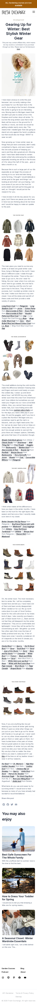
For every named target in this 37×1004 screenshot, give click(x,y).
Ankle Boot (25, 771)
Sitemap (18, 997)
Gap (24, 316)
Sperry (19, 646)
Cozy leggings (28, 526)
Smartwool (21, 442)
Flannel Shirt (21, 534)
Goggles (29, 445)
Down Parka (29, 311)
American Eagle (8, 776)
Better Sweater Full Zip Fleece (14, 522)
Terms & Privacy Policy (25, 993)
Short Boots (19, 666)
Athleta (9, 529)
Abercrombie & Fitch (14, 311)
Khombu (29, 668)
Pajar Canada (7, 666)
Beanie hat (25, 450)
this (3, 756)
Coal (22, 457)
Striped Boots (15, 668)
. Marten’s (19, 764)
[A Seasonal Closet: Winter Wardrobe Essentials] (18, 934)
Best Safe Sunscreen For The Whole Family (16, 856)
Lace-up (20, 661)
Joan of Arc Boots (11, 651)
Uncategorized (18, 20)
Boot (26, 661)
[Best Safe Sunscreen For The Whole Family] (18, 850)
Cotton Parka (30, 308)
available (18, 5)
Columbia (21, 653)
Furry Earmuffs (20, 455)
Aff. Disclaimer (8, 993)
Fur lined (5, 764)
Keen (4, 663)
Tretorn (13, 656)
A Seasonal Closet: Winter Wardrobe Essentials (17, 940)
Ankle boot (16, 781)
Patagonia (24, 306)
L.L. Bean (23, 318)
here (18, 49)
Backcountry (11, 447)
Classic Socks (7, 442)
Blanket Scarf (24, 447)
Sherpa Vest (28, 531)
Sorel (12, 648)
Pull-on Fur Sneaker (16, 774)
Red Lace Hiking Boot (21, 779)
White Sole (12, 661)
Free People (19, 445)
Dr (14, 764)
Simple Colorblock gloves (12, 440)
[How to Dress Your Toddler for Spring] (18, 892)
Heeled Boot (7, 646)
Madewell (17, 526)
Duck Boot (21, 648)
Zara (22, 321)
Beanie (12, 457)
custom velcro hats (22, 410)
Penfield (5, 452)
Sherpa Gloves (17, 452)
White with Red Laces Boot (19, 663)
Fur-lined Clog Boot (24, 776)
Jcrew (20, 308)
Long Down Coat (8, 306)
